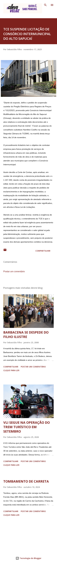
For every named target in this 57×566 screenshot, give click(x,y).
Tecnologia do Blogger (30, 558)
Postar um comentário (14, 271)
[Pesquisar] (45, 5)
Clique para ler (11, 370)
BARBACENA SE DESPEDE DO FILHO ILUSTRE (26, 334)
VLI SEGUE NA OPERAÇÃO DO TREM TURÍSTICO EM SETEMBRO (26, 427)
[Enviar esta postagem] (5, 250)
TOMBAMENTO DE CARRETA (26, 481)
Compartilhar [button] (42, 250)
